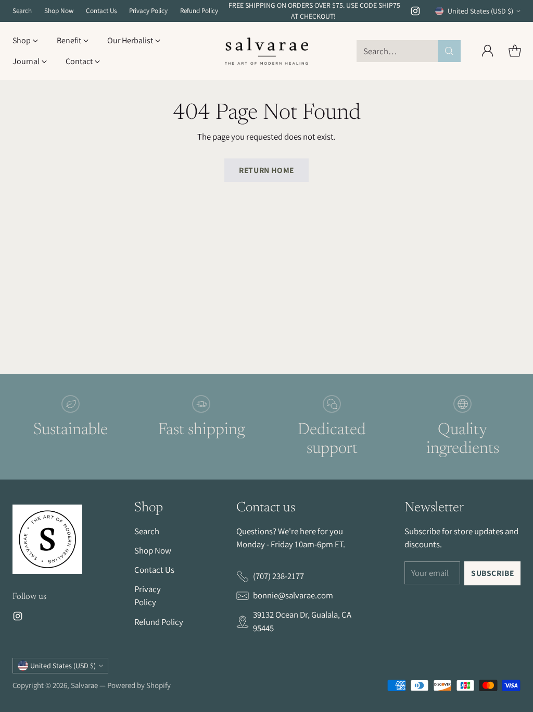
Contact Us (154, 569)
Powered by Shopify (139, 685)
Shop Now (152, 550)
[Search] (449, 51)
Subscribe (492, 573)
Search (146, 531)
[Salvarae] (266, 51)
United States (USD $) (480, 11)
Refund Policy (158, 622)
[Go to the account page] (488, 51)
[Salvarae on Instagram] (415, 13)
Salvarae (84, 685)
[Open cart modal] (515, 51)
